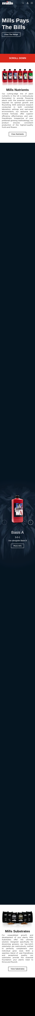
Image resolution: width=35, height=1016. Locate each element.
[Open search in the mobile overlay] (23, 3)
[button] (4, 522)
